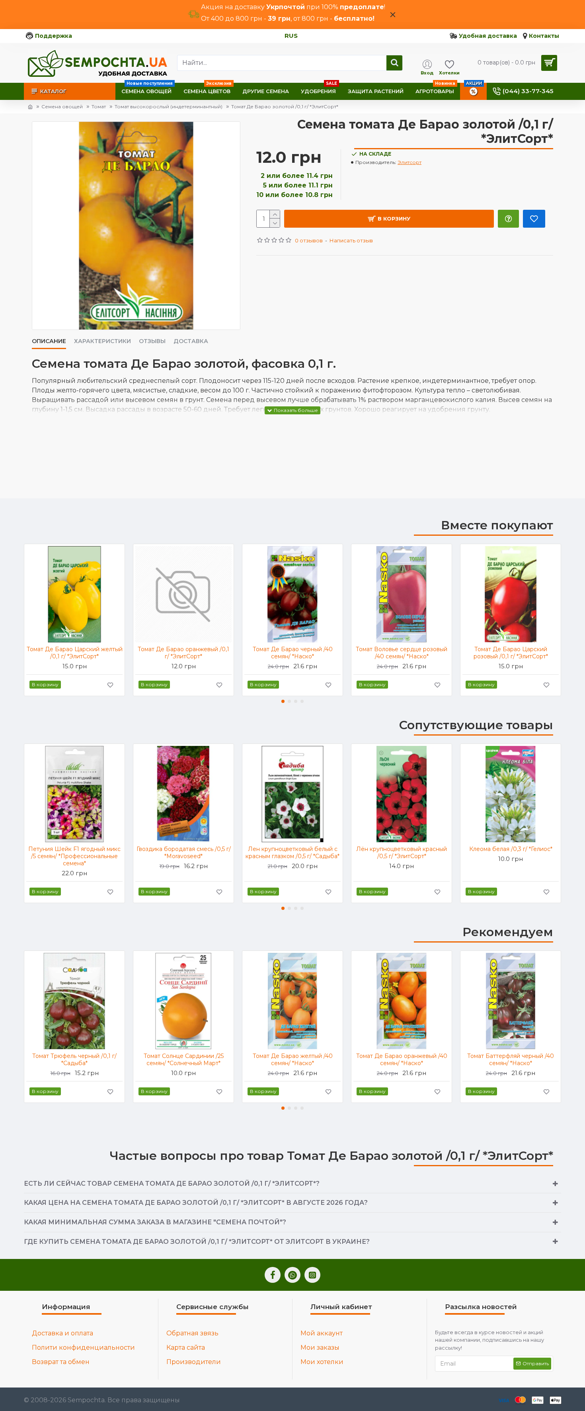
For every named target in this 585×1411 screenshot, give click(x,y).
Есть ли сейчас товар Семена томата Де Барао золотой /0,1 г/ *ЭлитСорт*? (172, 1183)
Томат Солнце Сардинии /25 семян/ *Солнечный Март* (184, 1059)
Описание (49, 341)
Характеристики (102, 341)
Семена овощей (62, 106)
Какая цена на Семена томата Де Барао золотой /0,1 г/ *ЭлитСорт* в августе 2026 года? (196, 1202)
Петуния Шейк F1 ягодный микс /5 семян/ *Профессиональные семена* (74, 856)
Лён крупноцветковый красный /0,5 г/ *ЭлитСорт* (401, 852)
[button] (283, 701)
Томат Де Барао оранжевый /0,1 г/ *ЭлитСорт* (183, 653)
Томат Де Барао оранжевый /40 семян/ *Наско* (401, 1059)
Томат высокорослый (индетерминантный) (168, 106)
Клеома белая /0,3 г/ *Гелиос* (510, 849)
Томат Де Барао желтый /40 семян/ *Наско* (293, 1059)
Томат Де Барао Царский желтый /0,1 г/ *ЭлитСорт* (75, 653)
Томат (99, 106)
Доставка (191, 341)
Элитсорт (409, 162)
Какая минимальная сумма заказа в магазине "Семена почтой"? (155, 1222)
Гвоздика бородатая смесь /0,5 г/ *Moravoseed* (183, 852)
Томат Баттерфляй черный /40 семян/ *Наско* (510, 1059)
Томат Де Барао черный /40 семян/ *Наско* (293, 653)
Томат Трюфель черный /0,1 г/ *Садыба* (74, 1059)
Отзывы (152, 341)
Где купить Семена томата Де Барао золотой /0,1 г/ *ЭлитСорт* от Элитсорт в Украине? (197, 1241)
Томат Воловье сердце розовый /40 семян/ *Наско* (401, 653)
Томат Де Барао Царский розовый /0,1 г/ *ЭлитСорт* (511, 653)
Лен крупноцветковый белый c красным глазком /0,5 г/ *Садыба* (292, 852)
